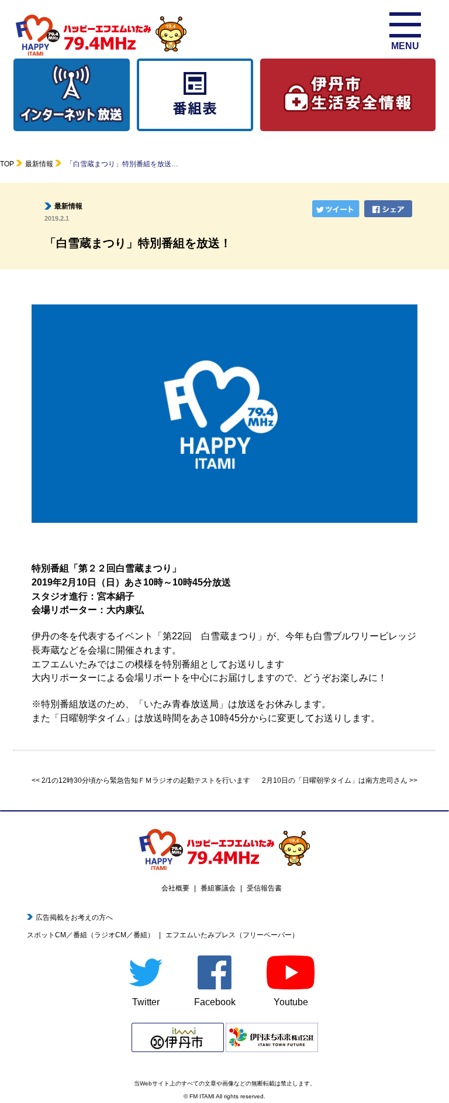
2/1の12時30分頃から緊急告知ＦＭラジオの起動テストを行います (146, 780)
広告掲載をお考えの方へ (74, 917)
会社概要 (175, 888)
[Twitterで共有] (337, 208)
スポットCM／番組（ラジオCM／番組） (90, 935)
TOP (7, 164)
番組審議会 (218, 888)
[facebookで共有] (389, 208)
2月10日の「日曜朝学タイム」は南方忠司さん (334, 780)
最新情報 (39, 164)
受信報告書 (264, 888)
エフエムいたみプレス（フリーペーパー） (232, 935)
